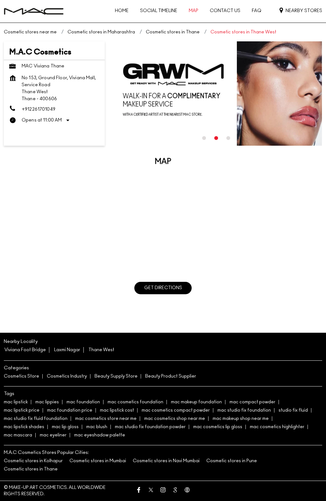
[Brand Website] (187, 491)
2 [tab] (216, 138)
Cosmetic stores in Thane (31, 469)
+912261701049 (38, 109)
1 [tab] (204, 138)
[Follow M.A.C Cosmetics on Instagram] (163, 491)
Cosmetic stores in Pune (231, 461)
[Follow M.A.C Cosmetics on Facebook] (139, 491)
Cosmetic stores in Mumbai (97, 461)
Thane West (101, 350)
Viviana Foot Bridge (25, 350)
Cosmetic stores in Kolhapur (33, 461)
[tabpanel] (217, 93)
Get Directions (163, 288)
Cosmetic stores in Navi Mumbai (166, 461)
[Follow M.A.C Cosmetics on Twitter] (151, 491)
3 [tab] (228, 138)
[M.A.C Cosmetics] (34, 11)
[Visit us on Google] (175, 491)
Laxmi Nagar (67, 350)
